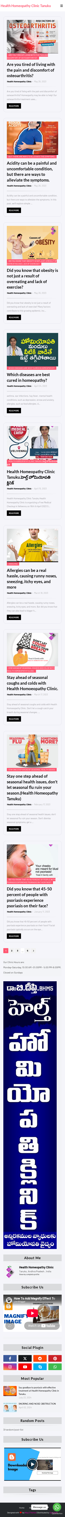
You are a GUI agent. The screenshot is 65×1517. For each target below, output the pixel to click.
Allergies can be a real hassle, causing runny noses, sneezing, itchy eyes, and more (32, 579)
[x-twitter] (25, 1358)
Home (21, 1507)
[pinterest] (55, 1358)
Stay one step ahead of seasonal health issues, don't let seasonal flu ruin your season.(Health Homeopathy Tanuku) (32, 787)
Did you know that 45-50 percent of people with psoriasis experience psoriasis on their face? (29, 897)
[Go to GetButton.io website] (57, 1513)
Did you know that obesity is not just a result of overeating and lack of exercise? (32, 279)
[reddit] (40, 1358)
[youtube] (25, 1366)
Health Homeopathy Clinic (19, 81)
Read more (14, 106)
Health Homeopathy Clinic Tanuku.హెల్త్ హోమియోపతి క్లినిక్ (31, 477)
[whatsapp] (55, 1366)
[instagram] (10, 1366)
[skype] (40, 1366)
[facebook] (10, 1358)
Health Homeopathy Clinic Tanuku (26, 6)
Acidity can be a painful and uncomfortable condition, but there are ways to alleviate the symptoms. (32, 171)
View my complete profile (29, 1274)
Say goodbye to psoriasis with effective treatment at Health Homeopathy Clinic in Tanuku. (39, 1390)
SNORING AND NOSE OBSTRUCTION (37, 1403)
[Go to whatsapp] (57, 1507)
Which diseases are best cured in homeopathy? (28, 377)
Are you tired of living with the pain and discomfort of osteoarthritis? (31, 70)
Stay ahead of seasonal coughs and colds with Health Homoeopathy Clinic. (32, 683)
